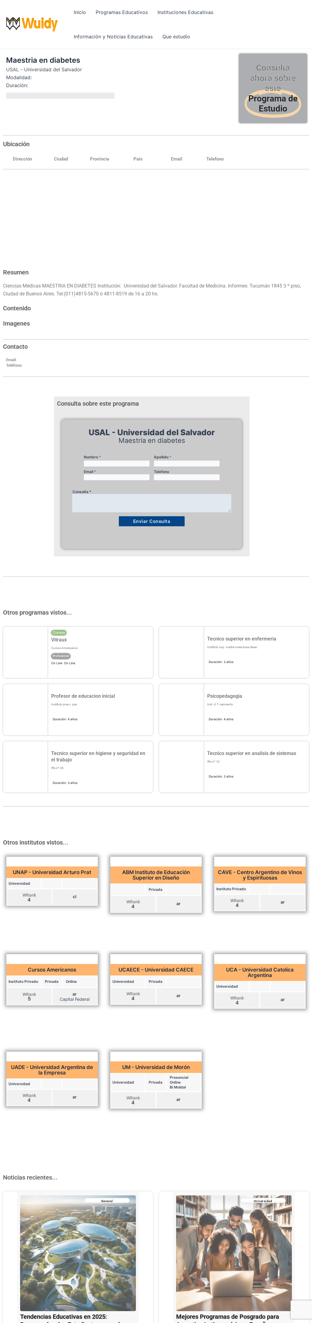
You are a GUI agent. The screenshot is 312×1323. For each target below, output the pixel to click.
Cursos (59, 632)
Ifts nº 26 (57, 768)
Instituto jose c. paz (64, 704)
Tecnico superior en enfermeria (241, 639)
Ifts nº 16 (213, 761)
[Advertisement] (156, 219)
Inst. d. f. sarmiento (220, 704)
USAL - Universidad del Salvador (44, 69)
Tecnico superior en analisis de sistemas (251, 753)
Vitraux (59, 640)
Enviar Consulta (152, 521)
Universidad (263, 1201)
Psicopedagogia (224, 696)
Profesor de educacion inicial (83, 696)
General (107, 1201)
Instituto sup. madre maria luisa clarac (232, 647)
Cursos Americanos (64, 648)
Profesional (61, 656)
